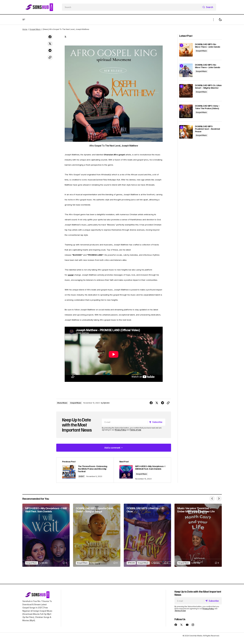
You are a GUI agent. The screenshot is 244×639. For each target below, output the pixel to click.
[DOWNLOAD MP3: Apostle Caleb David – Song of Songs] (96, 535)
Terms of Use (135, 430)
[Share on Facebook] (50, 36)
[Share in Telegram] (50, 50)
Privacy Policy (120, 430)
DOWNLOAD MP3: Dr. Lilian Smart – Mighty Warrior (208, 86)
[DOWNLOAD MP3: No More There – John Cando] (186, 50)
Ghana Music (62, 403)
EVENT (81, 476)
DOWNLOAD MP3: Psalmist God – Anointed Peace (207, 129)
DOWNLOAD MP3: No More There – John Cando (207, 45)
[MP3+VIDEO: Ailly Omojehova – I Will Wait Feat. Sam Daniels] (46, 535)
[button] (23, 20)
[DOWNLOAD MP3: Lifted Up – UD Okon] (147, 535)
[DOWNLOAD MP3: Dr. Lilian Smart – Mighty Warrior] (186, 91)
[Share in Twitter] (50, 43)
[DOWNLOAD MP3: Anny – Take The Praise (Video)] (186, 111)
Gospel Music (35, 29)
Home (24, 29)
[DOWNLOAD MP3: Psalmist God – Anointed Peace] (186, 132)
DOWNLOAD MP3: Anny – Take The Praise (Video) (207, 107)
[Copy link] (50, 57)
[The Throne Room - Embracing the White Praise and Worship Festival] (85, 470)
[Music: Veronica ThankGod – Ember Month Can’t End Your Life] (198, 535)
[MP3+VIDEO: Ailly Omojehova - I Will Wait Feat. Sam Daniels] (142, 470)
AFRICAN (131, 563)
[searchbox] (131, 7)
